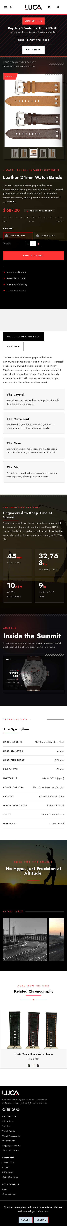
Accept (25, 1219)
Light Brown (17, 235)
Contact (6, 1167)
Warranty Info (8, 1140)
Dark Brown (48, 235)
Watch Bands (8, 1131)
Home (6, 62)
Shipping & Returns (11, 1145)
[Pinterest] (13, 1109)
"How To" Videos (10, 1150)
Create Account (9, 1194)
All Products (8, 1121)
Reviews (13, 346)
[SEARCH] (13, 7)
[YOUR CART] (51, 7)
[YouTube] (17, 1109)
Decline (41, 1219)
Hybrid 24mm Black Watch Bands (33, 1054)
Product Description (23, 336)
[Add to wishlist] (37, 1045)
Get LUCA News (10, 1177)
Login (5, 1189)
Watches (6, 1126)
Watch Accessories (11, 1135)
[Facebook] (3, 1109)
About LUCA (8, 1162)
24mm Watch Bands (23, 62)
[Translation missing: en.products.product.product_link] (24, 1045)
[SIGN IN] (59, 7)
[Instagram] (8, 1109)
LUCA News (8, 1172)
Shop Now (33, 49)
